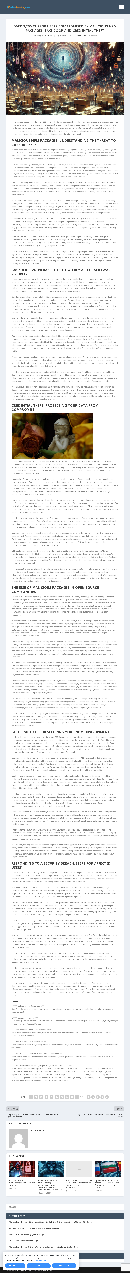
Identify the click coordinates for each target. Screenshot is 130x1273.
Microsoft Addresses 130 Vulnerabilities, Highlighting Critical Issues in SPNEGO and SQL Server (50, 1222)
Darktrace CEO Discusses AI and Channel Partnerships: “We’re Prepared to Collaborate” (79, 1184)
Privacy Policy (42, 1260)
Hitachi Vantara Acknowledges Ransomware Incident (22, 1182)
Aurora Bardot (48, 35)
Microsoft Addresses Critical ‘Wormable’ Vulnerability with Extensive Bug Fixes (43, 1247)
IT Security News (75, 35)
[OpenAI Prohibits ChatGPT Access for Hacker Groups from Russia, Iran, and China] (108, 1169)
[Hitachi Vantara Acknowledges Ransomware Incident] (22, 1169)
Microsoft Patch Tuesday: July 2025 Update (28, 1234)
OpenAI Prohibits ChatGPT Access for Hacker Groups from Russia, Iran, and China (107, 1184)
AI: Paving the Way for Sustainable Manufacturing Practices (35, 1228)
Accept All (64, 1265)
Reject (38, 1265)
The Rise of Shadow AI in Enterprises (25, 1240)
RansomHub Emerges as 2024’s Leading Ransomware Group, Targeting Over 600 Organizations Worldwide (50, 1185)
